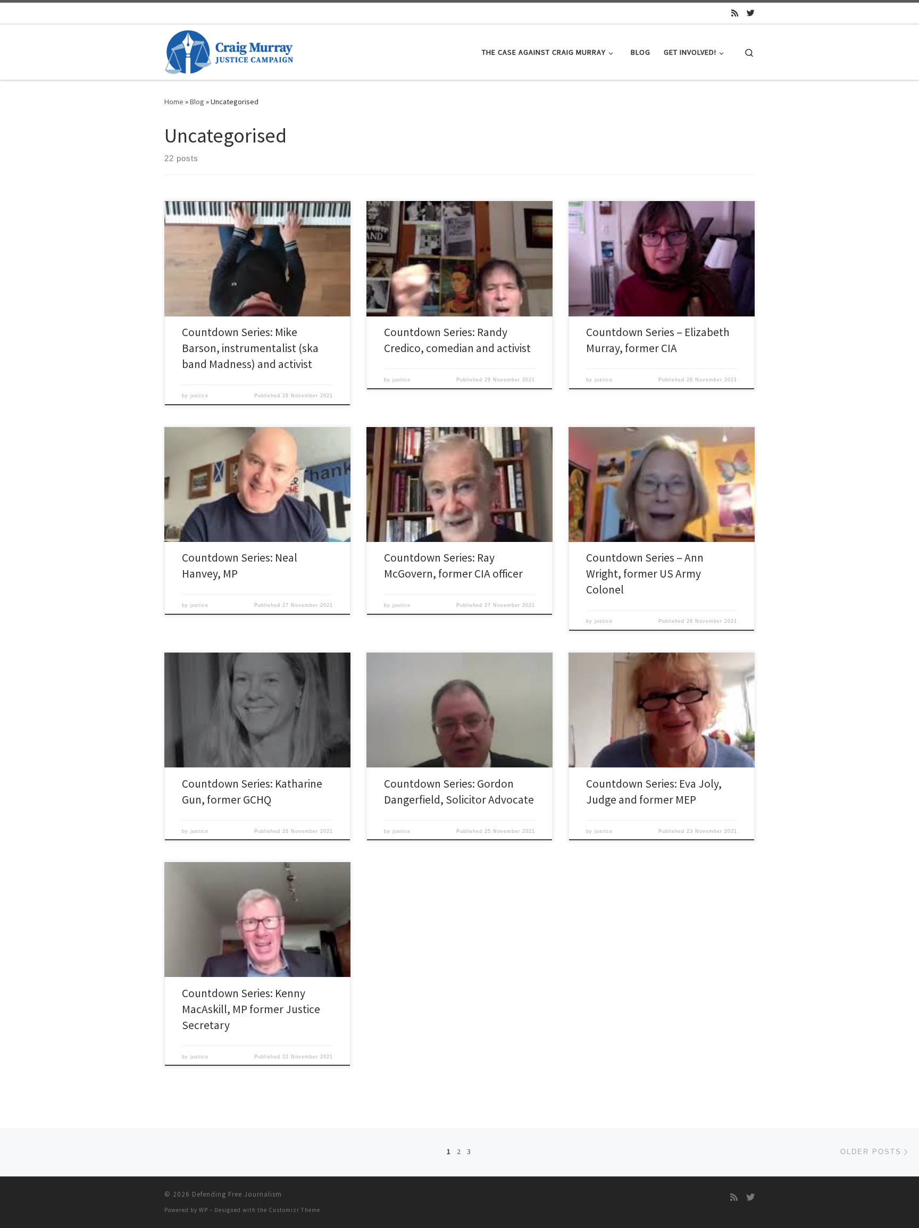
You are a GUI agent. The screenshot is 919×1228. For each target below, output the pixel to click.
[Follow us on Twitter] (751, 13)
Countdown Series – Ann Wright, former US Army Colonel (645, 573)
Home (173, 101)
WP (203, 1210)
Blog (197, 101)
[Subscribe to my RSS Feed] (734, 13)
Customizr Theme (294, 1210)
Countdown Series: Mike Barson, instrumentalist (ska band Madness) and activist (250, 348)
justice (199, 395)
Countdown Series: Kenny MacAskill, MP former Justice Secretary (251, 1009)
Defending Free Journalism (237, 1194)
